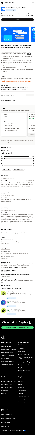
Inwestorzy (21, 387)
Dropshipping (21, 348)
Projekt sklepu (5, 358)
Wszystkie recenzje (18, 169)
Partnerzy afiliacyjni (23, 396)
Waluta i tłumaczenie (24, 370)
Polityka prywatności (7, 239)
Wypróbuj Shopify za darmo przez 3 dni (17, 327)
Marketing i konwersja (7, 361)
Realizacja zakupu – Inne (8, 100)
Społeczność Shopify (7, 387)
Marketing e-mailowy (24, 362)
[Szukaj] (30, 2)
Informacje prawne (23, 399)
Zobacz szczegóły (6, 285)
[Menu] (33, 2)
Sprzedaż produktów (7, 352)
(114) (22, 15)
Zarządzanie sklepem (7, 364)
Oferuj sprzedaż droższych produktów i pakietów (25, 358)
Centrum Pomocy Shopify (8, 381)
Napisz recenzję (6, 169)
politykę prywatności (14, 267)
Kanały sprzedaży (6, 346)
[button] (17, 295)
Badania (3, 393)
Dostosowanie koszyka (7, 95)
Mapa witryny (5, 426)
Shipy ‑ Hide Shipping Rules (13, 309)
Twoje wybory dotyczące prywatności (12, 430)
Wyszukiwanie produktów (8, 349)
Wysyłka (20, 367)
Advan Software (29, 15)
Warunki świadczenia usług (9, 418)
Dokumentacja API (6, 384)
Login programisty (6, 414)
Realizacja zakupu (6, 87)
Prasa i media (22, 390)
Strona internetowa (6, 251)
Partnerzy (20, 393)
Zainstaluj (17, 19)
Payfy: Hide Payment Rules (13, 292)
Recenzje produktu (23, 354)
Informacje (21, 381)
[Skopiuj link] (7, 175)
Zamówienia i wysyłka (7, 355)
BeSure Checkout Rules (12, 301)
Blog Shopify (4, 390)
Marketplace (21, 351)
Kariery (20, 384)
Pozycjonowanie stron (24, 364)
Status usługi (21, 402)
